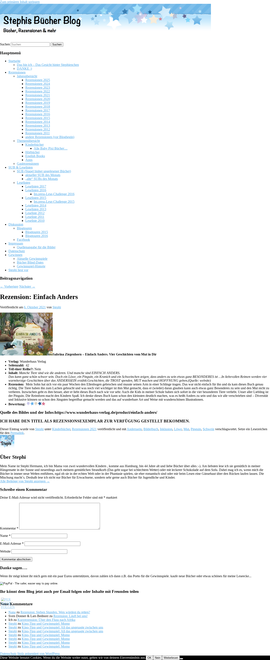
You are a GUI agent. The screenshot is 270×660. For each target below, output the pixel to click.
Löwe (178, 429)
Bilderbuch (150, 429)
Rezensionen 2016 (37, 114)
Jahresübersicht (27, 76)
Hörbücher (32, 152)
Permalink (17, 433)
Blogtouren (24, 228)
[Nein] (181, 658)
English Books (35, 156)
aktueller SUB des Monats (42, 175)
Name (5, 536)
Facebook (23, 239)
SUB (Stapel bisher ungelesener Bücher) (44, 171)
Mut (186, 429)
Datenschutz (16, 251)
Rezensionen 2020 (37, 99)
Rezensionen (17, 72)
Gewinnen (15, 255)
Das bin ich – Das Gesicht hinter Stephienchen (48, 65)
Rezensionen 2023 (37, 87)
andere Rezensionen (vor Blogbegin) (49, 137)
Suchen (5, 44)
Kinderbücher (34, 144)
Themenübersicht (28, 141)
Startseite (14, 61)
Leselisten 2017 (35, 186)
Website (5, 551)
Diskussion (15, 224)
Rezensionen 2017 (37, 110)
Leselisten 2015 (35, 198)
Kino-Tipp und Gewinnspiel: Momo (46, 623)
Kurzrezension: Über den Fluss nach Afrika (46, 620)
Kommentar (9, 528)
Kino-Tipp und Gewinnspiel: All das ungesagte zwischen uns (62, 627)
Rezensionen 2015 (37, 118)
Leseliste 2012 (35, 213)
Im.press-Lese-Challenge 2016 (54, 194)
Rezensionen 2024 (37, 84)
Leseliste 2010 (35, 220)
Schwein (208, 429)
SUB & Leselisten (20, 167)
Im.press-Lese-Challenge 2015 (54, 201)
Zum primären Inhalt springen (20, 2)
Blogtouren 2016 (36, 236)
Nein (157, 657)
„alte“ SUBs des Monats (41, 179)
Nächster (27, 286)
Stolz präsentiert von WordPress (38, 653)
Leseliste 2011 (34, 217)
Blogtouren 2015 (36, 232)
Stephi (57, 307)
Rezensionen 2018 (37, 106)
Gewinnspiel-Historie (31, 266)
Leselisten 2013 (35, 209)
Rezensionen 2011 (37, 133)
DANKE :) (24, 68)
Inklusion (166, 429)
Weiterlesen (171, 657)
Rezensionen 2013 (37, 125)
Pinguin (196, 429)
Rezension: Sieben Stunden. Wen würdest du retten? (55, 612)
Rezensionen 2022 (37, 91)
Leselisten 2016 (35, 190)
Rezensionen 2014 (37, 122)
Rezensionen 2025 (37, 80)
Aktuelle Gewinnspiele (32, 258)
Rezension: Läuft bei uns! (70, 616)
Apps (28, 160)
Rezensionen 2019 (37, 103)
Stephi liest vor (18, 270)
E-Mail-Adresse (12, 543)
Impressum (15, 243)
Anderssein (134, 429)
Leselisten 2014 (35, 205)
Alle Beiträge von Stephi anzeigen (25, 481)
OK (149, 657)
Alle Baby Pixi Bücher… (51, 148)
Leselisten (23, 182)
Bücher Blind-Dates (30, 262)
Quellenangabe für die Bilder (36, 247)
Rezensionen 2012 (37, 129)
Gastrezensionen (28, 163)
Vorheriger (9, 286)
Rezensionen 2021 (37, 95)
